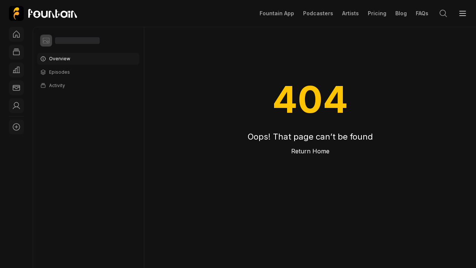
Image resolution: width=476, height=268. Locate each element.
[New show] (16, 126)
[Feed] (16, 52)
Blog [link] (401, 13)
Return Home (310, 151)
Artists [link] (350, 13)
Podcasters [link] (318, 13)
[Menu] (462, 13)
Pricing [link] (377, 13)
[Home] (16, 34)
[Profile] (16, 105)
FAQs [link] (422, 13)
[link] (43, 13)
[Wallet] (16, 87)
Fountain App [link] (277, 13)
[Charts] (16, 70)
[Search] (443, 13)
